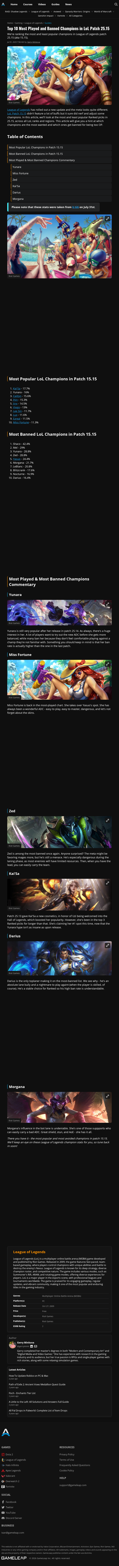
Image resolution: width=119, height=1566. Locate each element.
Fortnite (61, 15)
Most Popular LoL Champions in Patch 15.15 (36, 147)
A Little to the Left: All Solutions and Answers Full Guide (39, 1401)
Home (10, 23)
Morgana (18, 199)
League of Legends (40, 11)
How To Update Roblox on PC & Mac (28, 1375)
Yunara (17, 167)
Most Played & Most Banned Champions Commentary (42, 160)
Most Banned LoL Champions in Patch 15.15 (36, 153)
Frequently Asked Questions (74, 1465)
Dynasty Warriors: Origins (77, 11)
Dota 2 (9, 1454)
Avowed (57, 11)
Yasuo (16, 459)
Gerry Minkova (33, 42)
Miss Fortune (20, 173)
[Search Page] (116, 4)
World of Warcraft (102, 11)
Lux (15, 415)
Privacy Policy (66, 1454)
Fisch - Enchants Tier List (22, 1393)
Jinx (15, 403)
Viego (16, 407)
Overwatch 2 (12, 1481)
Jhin (15, 399)
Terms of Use (66, 1459)
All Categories (75, 15)
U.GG (75, 207)
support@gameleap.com (72, 1485)
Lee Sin (17, 411)
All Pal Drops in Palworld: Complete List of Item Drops (38, 1410)
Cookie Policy (66, 1470)
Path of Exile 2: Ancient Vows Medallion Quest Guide (37, 1384)
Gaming (18, 23)
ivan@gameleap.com (12, 1532)
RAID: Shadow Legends (16, 11)
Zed (15, 179)
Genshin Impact (45, 15)
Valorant (10, 1475)
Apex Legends (13, 1470)
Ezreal (16, 418)
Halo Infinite (12, 1465)
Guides (48, 23)
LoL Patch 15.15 (16, 113)
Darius (17, 192)
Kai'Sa (16, 186)
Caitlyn (17, 396)
